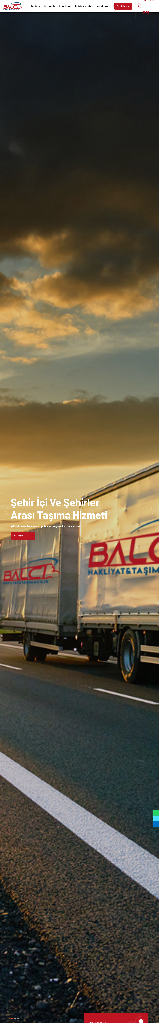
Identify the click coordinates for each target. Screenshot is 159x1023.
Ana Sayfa (35, 6)
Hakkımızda (49, 6)
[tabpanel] (79, 511)
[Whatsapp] (156, 813)
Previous (6, 511)
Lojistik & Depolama (84, 6)
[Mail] (156, 824)
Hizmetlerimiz (65, 6)
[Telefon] (156, 818)
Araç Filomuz (103, 6)
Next (152, 511)
